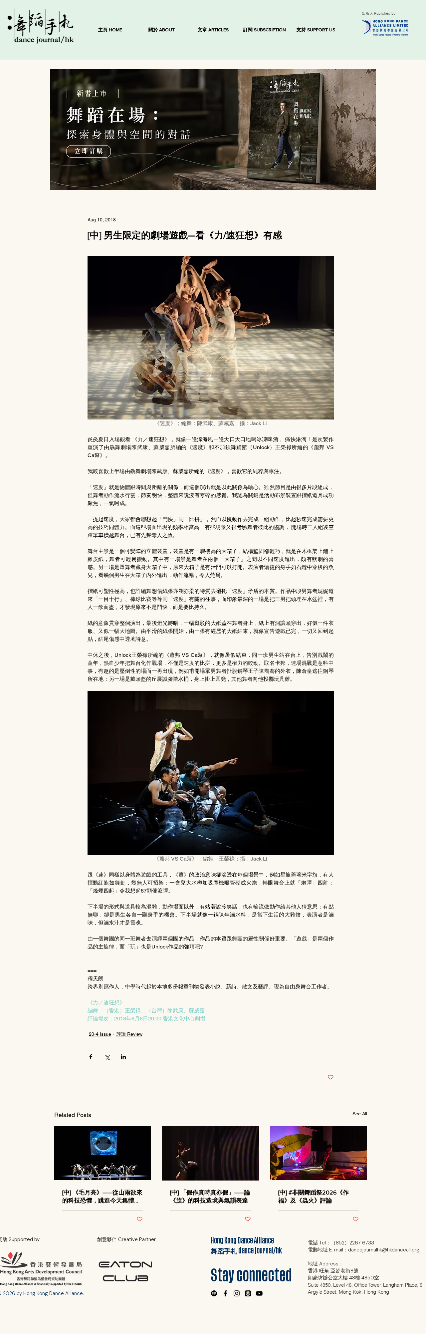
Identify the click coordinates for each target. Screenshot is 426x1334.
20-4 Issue (100, 1034)
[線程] (248, 1293)
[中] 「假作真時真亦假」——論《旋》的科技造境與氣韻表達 (210, 1196)
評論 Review (129, 1034)
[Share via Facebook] (91, 1057)
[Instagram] (237, 1293)
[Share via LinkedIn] (123, 1057)
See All (359, 1113)
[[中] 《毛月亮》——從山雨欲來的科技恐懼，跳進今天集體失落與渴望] (102, 1153)
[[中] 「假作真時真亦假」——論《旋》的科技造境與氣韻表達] (210, 1153)
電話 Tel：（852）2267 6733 (341, 1242)
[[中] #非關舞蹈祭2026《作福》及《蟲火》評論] (318, 1153)
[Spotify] (214, 1293)
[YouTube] (259, 1293)
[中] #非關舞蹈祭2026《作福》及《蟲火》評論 (313, 1196)
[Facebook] (225, 1293)
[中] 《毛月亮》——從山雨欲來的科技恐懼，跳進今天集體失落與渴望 (102, 1196)
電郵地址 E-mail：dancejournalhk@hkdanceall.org (363, 1249)
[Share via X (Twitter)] (107, 1057)
